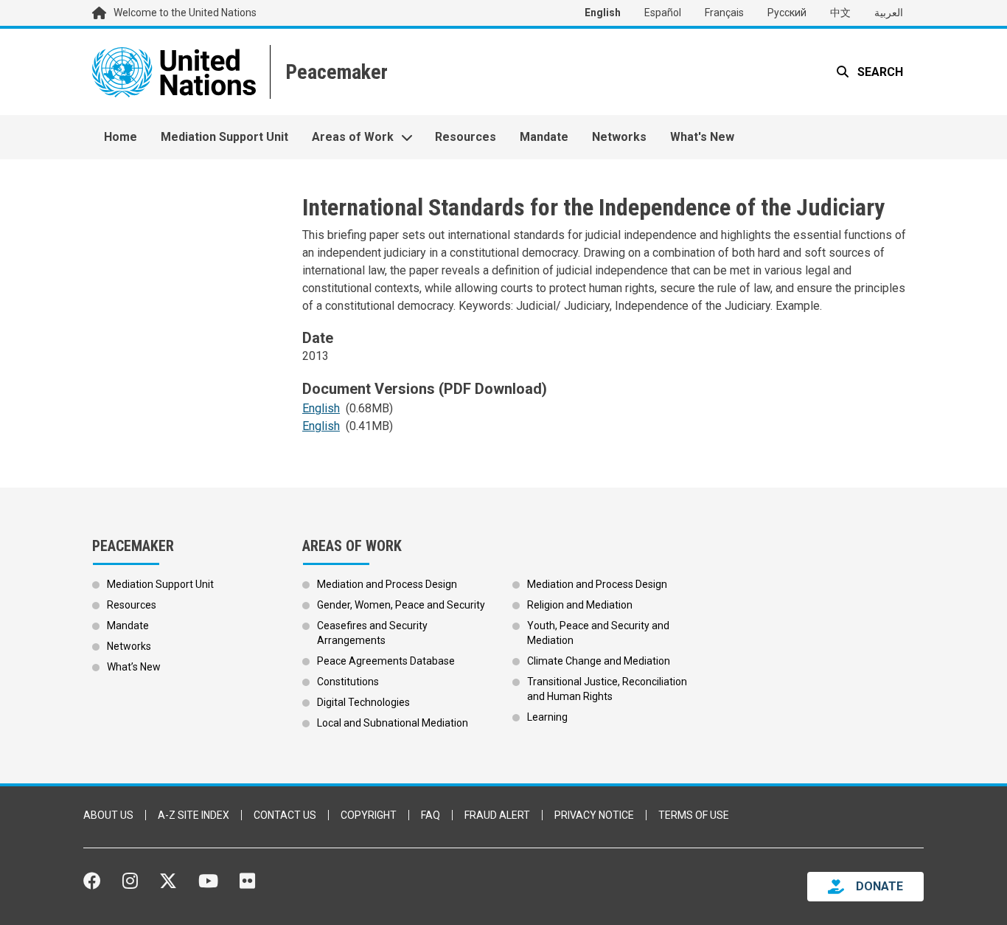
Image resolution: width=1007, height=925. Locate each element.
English (603, 12)
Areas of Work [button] (353, 137)
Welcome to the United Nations (185, 12)
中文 (840, 12)
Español (662, 12)
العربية (888, 12)
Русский (786, 12)
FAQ (430, 815)
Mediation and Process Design (387, 584)
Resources (465, 137)
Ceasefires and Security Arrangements (372, 633)
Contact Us (285, 815)
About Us (108, 815)
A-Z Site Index (193, 815)
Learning (547, 717)
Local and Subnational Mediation (392, 723)
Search (878, 72)
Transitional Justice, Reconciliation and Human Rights (607, 689)
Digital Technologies (363, 702)
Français (724, 12)
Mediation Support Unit (224, 137)
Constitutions (348, 681)
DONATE (879, 886)
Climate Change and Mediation (598, 661)
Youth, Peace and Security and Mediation (598, 633)
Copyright (369, 815)
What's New (702, 137)
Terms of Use (693, 815)
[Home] (335, 72)
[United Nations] (174, 72)
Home (120, 137)
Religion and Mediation (580, 605)
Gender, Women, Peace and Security (401, 605)
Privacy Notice (594, 815)
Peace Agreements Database (386, 661)
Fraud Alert (497, 815)
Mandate (544, 137)
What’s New (134, 667)
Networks (619, 137)
